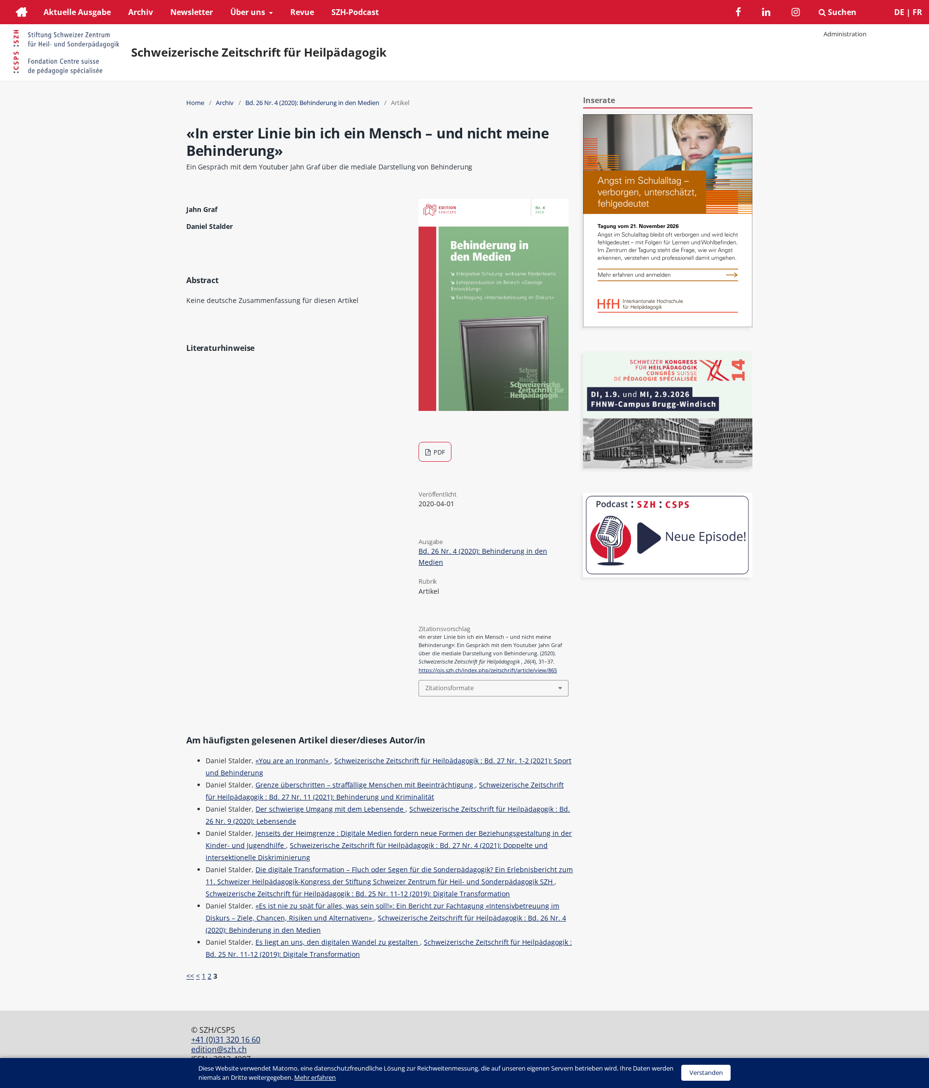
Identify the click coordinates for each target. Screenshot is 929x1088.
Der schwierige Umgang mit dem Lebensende (330, 809)
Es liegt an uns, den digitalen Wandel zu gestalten (337, 942)
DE (899, 12)
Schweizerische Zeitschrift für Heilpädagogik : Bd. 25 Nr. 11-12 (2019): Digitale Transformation (358, 893)
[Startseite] (22, 13)
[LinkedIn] (766, 13)
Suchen (841, 12)
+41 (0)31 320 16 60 (225, 1039)
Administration (845, 34)
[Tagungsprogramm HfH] (667, 324)
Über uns (248, 12)
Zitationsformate (449, 687)
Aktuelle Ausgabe (77, 12)
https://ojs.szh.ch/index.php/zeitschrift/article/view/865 (488, 670)
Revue (302, 12)
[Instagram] (796, 13)
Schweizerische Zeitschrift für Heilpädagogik (259, 52)
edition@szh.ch (219, 1049)
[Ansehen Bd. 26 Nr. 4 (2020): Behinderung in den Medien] (494, 408)
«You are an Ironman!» (292, 760)
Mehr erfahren (315, 1077)
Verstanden (706, 1072)
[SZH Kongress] (667, 465)
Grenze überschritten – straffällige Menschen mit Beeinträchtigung (365, 784)
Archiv (140, 12)
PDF (438, 452)
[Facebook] (738, 13)
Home (195, 102)
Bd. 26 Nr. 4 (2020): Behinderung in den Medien (312, 102)
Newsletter (191, 12)
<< (190, 976)
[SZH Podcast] (667, 574)
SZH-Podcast (355, 12)
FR (917, 12)
